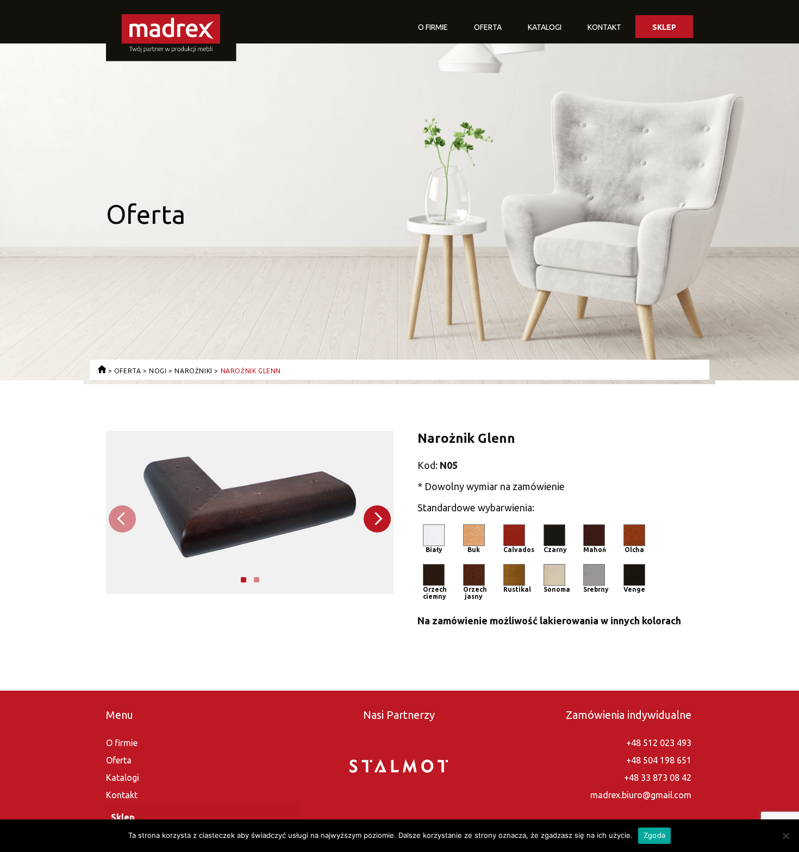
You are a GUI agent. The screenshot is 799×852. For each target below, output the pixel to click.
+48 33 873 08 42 (657, 777)
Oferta (488, 27)
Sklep (664, 27)
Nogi (157, 370)
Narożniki (193, 370)
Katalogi (544, 27)
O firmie (433, 27)
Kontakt (604, 27)
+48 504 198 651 (658, 760)
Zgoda (654, 835)
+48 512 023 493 (658, 743)
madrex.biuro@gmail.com (640, 795)
